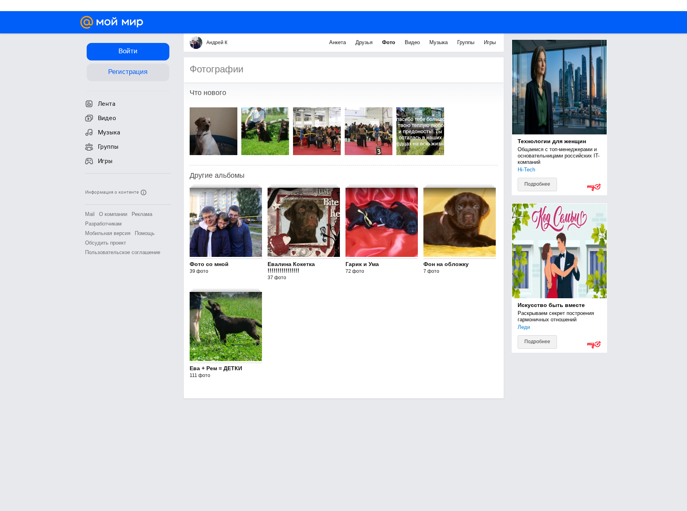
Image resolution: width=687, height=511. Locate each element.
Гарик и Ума (362, 264)
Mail (90, 214)
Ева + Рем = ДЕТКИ (216, 368)
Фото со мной (209, 264)
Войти (128, 51)
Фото (389, 42)
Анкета (338, 42)
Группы (466, 42)
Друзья (364, 42)
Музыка (439, 42)
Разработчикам (103, 224)
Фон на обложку (446, 264)
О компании (113, 214)
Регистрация (127, 72)
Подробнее (537, 184)
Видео (413, 42)
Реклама (142, 214)
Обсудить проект (105, 243)
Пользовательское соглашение (122, 252)
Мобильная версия (107, 233)
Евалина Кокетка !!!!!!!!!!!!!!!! (291, 267)
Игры (490, 42)
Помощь (145, 233)
